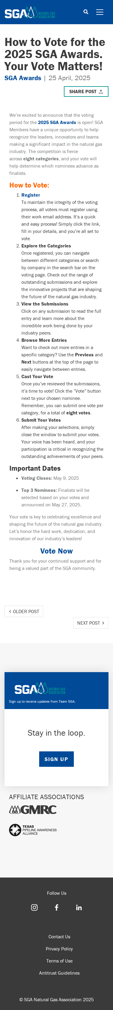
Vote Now (56, 551)
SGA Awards (23, 78)
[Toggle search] (85, 12)
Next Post (88, 623)
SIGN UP (56, 759)
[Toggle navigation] (99, 12)
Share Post (82, 91)
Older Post (26, 611)
